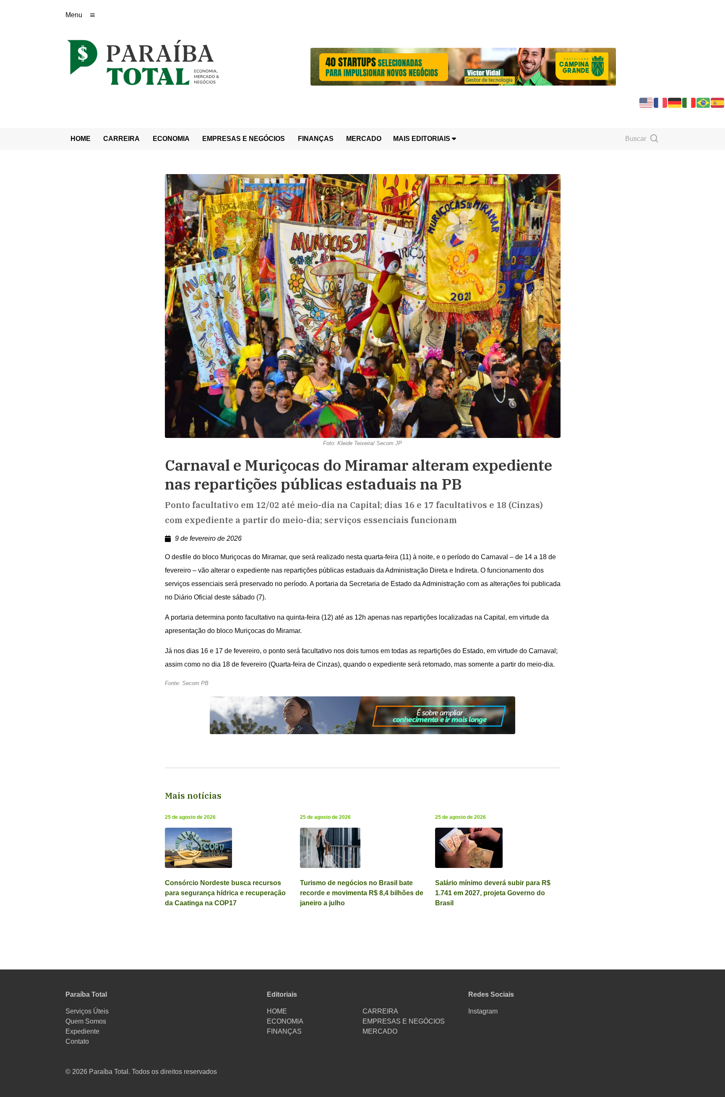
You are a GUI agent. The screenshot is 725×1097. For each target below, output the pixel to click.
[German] (675, 102)
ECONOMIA (171, 138)
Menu (73, 14)
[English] (646, 102)
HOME (80, 138)
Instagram (483, 1011)
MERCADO (363, 138)
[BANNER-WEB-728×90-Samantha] (362, 715)
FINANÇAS (316, 138)
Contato (77, 1041)
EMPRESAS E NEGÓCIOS (243, 138)
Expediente (82, 1031)
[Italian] (689, 102)
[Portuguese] (703, 102)
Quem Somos (85, 1021)
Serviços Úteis (87, 1011)
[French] (661, 102)
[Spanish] (718, 102)
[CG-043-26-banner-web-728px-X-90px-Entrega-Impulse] (463, 66)
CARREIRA (121, 138)
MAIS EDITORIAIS (422, 138)
